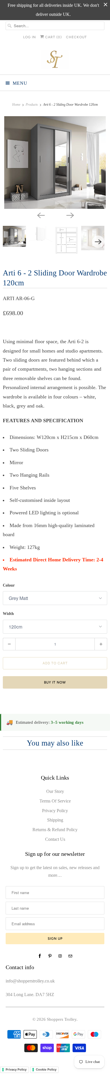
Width (8, 614)
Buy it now (55, 682)
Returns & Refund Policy (55, 829)
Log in (29, 37)
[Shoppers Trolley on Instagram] (60, 956)
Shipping (55, 820)
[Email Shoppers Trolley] (70, 956)
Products (32, 105)
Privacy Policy (55, 810)
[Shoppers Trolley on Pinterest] (50, 956)
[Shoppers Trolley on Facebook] (39, 956)
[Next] (69, 215)
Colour (9, 585)
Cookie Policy (46, 1069)
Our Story (55, 791)
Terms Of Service (55, 801)
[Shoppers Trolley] (55, 60)
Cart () (53, 37)
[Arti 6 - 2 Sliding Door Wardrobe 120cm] (55, 162)
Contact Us (55, 839)
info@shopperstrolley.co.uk (30, 981)
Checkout (76, 37)
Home (16, 105)
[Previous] (40, 215)
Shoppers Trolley (61, 1019)
